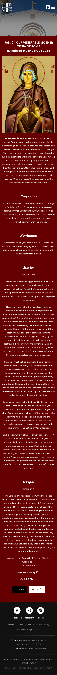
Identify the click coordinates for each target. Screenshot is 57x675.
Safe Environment (43, 667)
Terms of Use (10, 667)
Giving (46, 625)
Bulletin (37, 629)
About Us (11, 625)
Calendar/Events (24, 625)
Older (21, 589)
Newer (35, 589)
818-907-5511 (40, 648)
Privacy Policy (25, 667)
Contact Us (38, 625)
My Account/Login (24, 629)
